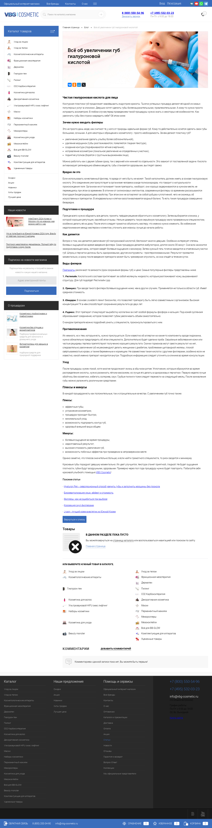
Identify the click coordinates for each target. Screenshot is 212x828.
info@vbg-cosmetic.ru (184, 696)
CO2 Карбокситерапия (153, 594)
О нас (85, 3)
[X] (84, 85)
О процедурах (16, 305)
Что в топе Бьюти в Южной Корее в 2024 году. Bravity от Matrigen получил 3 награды (31, 234)
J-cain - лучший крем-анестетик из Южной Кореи (90, 511)
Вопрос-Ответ (110, 762)
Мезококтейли (149, 622)
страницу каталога (123, 540)
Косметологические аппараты (85, 577)
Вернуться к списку (74, 519)
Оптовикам (109, 711)
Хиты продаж (14, 192)
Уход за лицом (76, 571)
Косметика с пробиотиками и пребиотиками (33, 314)
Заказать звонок (131, 16)
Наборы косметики (79, 611)
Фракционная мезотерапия (156, 577)
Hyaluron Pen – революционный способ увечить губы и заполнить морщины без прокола (112, 486)
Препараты (69, 270)
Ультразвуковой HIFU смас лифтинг (88, 605)
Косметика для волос (80, 599)
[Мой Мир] (79, 85)
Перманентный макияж (154, 611)
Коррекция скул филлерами (79, 505)
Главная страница (96, 546)
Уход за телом (149, 571)
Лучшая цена (14, 197)
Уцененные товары (151, 639)
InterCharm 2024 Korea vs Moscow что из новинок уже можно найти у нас (41, 221)
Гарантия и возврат (113, 756)
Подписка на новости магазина (27, 259)
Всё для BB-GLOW (150, 628)
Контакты (70, 3)
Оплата (107, 728)
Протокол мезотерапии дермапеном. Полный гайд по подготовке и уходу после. (31, 245)
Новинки (12, 187)
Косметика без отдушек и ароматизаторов (31, 328)
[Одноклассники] (74, 85)
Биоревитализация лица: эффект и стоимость (88, 492)
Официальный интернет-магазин (22, 3)
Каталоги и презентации (115, 717)
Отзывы (108, 751)
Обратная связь (18, 823)
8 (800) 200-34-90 (41, 823)
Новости (108, 745)
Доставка (108, 723)
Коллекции (109, 768)
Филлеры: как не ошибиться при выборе (85, 499)
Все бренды (53, 3)
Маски (144, 605)
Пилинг (145, 588)
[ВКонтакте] (70, 85)
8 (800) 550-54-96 (133, 13)
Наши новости (17, 210)
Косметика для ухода (80, 622)
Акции (11, 182)
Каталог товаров (19, 31)
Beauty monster (77, 633)
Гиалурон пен (74, 588)
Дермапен (146, 582)
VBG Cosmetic (103, 472)
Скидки (11, 178)
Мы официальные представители (120, 773)
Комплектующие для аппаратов (158, 633)
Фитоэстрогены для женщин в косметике (34, 345)
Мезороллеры (149, 616)
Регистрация (174, 3)
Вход (162, 3)
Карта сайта (176, 717)
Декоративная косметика (155, 599)
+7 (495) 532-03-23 (162, 13)
